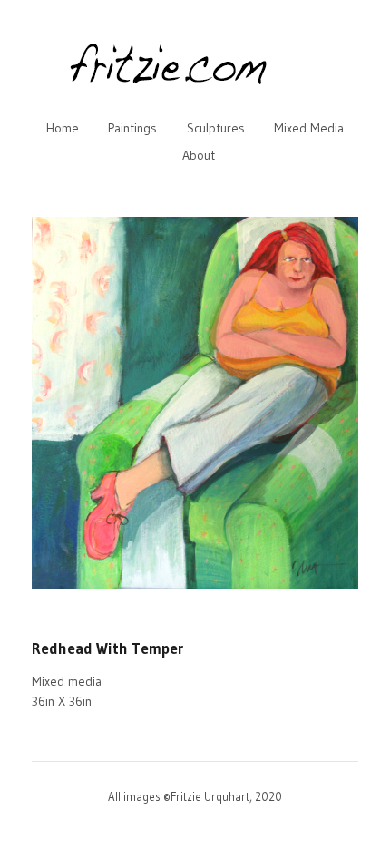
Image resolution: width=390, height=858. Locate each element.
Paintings (132, 128)
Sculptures (216, 128)
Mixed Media (309, 128)
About (198, 155)
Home (62, 128)
